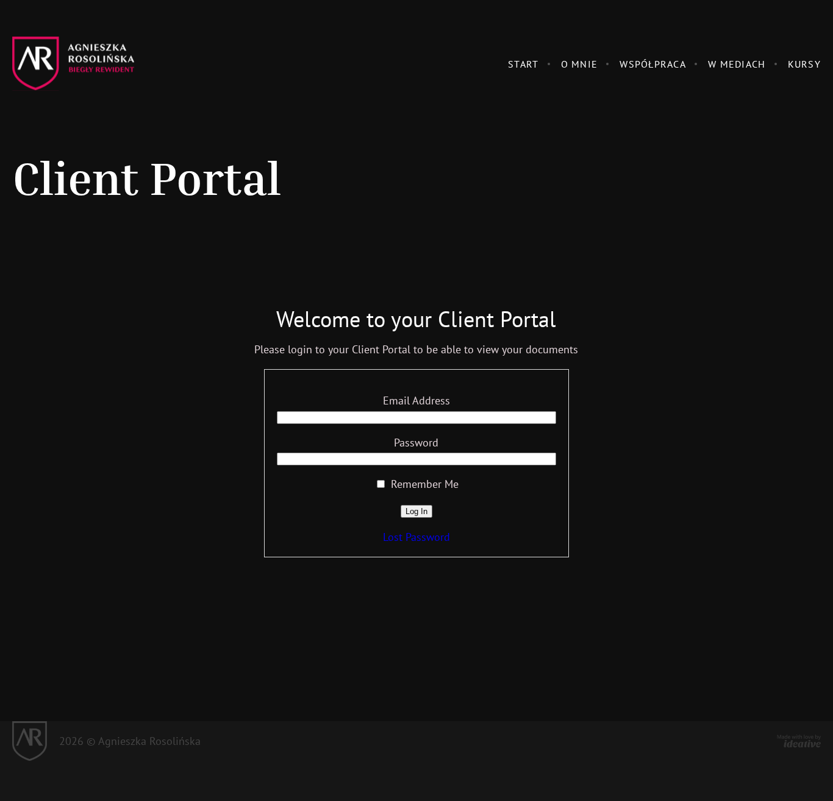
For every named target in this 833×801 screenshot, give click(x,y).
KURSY (804, 64)
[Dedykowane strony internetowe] (799, 741)
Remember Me (423, 484)
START (523, 64)
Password (416, 443)
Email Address (416, 400)
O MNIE (579, 64)
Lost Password (416, 537)
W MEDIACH (737, 64)
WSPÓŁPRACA (653, 64)
